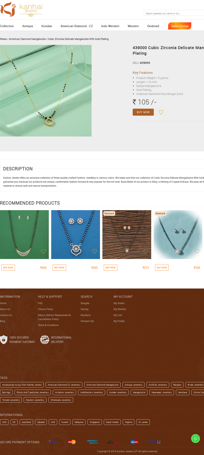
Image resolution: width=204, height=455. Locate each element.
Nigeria (128, 422)
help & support (50, 296)
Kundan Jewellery (118, 392)
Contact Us (6, 315)
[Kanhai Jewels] (23, 8)
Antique (27, 26)
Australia (26, 422)
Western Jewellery (35, 399)
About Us (5, 309)
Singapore (95, 422)
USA (4, 422)
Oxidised (153, 26)
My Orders (119, 303)
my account (123, 296)
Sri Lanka (143, 422)
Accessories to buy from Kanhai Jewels (21, 384)
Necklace (85, 315)
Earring (84, 309)
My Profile (119, 321)
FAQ (40, 303)
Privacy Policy (45, 309)
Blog (2, 321)
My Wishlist (120, 309)
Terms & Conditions (48, 325)
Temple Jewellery (11, 399)
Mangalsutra (139, 392)
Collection (7, 26)
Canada (41, 422)
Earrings (6, 392)
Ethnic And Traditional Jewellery (33, 392)
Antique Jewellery (133, 384)
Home (3, 39)
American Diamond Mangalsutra (27, 39)
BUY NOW (143, 112)
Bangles (85, 303)
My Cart (118, 315)
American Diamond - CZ (77, 26)
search (86, 296)
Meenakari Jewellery (162, 392)
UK (14, 422)
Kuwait (64, 422)
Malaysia (79, 422)
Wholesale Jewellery (61, 399)
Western (133, 26)
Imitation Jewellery (64, 392)
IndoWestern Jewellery (91, 392)
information (10, 296)
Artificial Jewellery (158, 384)
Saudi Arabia (112, 422)
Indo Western (110, 26)
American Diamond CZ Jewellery (64, 384)
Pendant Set (87, 321)
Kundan (46, 26)
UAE (53, 422)
